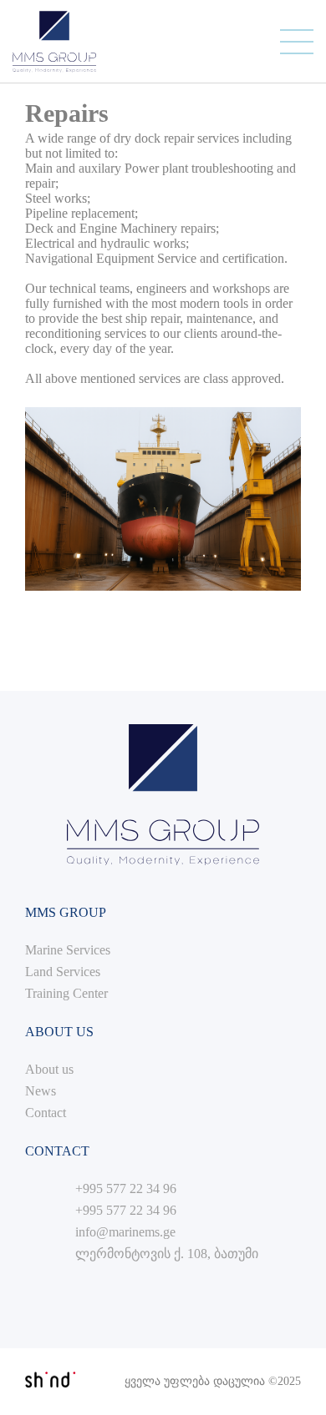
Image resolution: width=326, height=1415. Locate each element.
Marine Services (67, 950)
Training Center (66, 993)
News (40, 1091)
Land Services (62, 971)
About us (49, 1069)
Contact (45, 1112)
